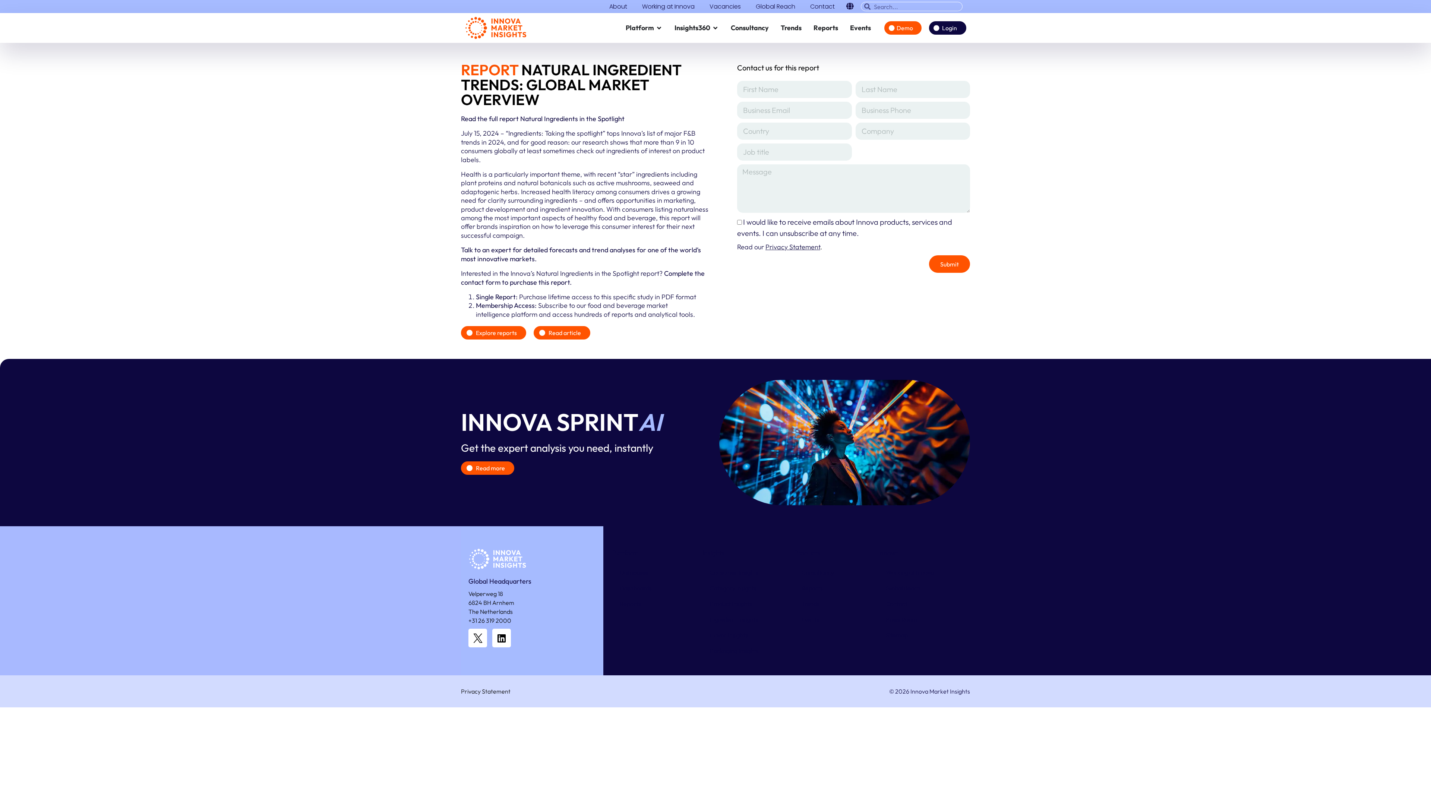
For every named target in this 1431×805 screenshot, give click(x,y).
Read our (778, 247)
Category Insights (733, 588)
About (618, 7)
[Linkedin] (501, 638)
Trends (810, 603)
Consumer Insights (734, 572)
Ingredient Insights (734, 619)
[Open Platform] (659, 28)
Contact (822, 7)
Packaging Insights (734, 650)
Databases (634, 572)
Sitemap (897, 635)
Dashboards (636, 588)
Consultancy (818, 572)
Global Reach (775, 7)
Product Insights (731, 603)
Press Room (901, 619)
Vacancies (725, 7)
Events (810, 619)
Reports (630, 603)
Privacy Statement (486, 691)
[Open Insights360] (715, 28)
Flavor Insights (729, 635)
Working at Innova (668, 7)
